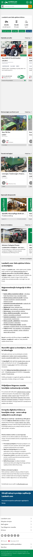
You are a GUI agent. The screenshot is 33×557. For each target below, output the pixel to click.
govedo (20, 361)
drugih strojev (10, 374)
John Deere (27, 294)
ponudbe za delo (23, 363)
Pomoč (5, 541)
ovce (26, 361)
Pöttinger (4, 399)
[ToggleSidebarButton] (2, 2)
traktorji (11, 356)
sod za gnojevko (7, 319)
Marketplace (22, 31)
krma (17, 358)
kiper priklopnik (14, 309)
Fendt (5, 296)
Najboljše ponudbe (6, 38)
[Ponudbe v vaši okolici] (2, 6)
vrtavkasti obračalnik (20, 299)
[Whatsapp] (15, 535)
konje (23, 361)
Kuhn (24, 397)
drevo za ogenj (24, 358)
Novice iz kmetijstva (6, 225)
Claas (15, 296)
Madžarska (4, 424)
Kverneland (9, 399)
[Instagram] (5, 535)
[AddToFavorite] (24, 43)
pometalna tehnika (14, 326)
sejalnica (23, 311)
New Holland (10, 296)
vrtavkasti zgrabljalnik (9, 299)
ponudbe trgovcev (7, 31)
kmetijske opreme (10, 372)
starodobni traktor (21, 296)
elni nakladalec (17, 328)
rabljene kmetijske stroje (20, 271)
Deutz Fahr (20, 397)
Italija (28, 422)
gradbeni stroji (5, 356)
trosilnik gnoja (15, 319)
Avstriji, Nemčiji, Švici (20, 422)
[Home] (10, 2)
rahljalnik (17, 307)
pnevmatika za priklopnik (14, 315)
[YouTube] (2, 535)
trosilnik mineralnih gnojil (23, 317)
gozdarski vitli (26, 303)
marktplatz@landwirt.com (6, 555)
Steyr (24, 393)
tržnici (5, 277)
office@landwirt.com (22, 484)
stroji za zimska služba (25, 326)
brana (12, 307)
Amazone (15, 399)
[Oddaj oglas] (27, 2)
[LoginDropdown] (30, 2)
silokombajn (17, 322)
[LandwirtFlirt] (18, 535)
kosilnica (25, 297)
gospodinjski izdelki (11, 358)
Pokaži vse (27, 38)
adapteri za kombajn (9, 322)
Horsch (21, 399)
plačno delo (11, 365)
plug (21, 307)
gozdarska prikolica (8, 305)
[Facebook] (8, 535)
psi (29, 361)
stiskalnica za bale (8, 301)
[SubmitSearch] (30, 6)
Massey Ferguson (6, 397)
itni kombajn (24, 320)
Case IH (14, 395)
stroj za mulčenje (16, 311)
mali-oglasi (14, 31)
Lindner (9, 395)
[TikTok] (12, 535)
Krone (28, 397)
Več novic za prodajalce (26, 258)
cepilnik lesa (17, 305)
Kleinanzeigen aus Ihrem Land (10, 112)
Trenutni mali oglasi (6, 153)
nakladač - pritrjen (17, 330)
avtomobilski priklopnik (24, 309)
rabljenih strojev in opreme (23, 392)
